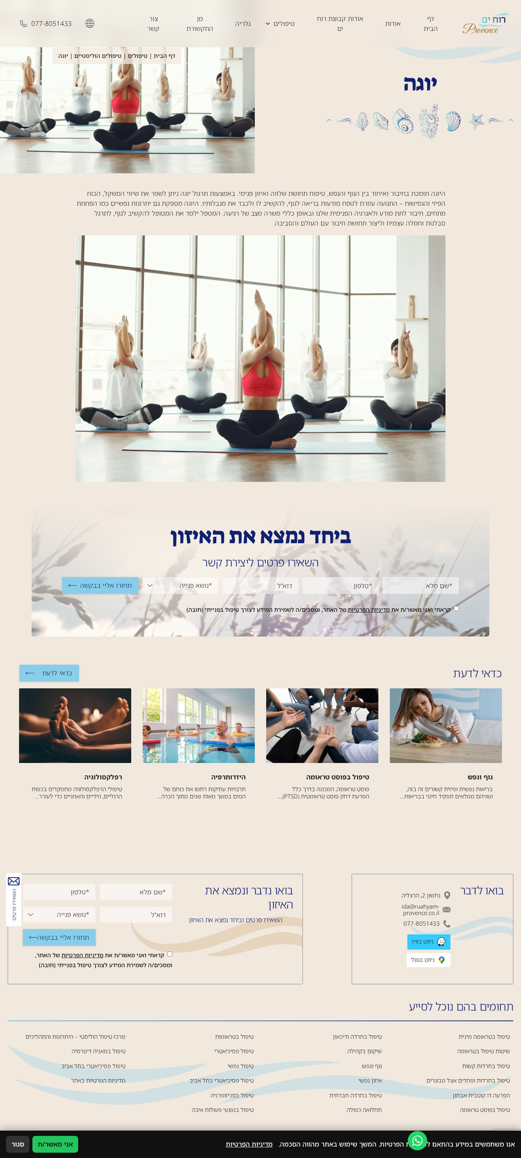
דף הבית (431, 23)
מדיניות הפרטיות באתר (98, 1080)
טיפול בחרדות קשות (486, 1066)
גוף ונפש (372, 1066)
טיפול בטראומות (234, 1036)
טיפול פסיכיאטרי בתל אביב (222, 1080)
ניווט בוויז (423, 941)
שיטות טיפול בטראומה (483, 1051)
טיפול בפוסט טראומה (485, 1110)
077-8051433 (422, 923)
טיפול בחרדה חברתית (356, 1095)
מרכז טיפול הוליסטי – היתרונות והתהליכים (75, 1036)
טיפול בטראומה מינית (484, 1036)
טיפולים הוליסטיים (98, 55)
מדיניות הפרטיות (369, 609)
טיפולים (284, 23)
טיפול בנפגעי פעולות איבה (223, 1110)
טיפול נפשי (241, 1066)
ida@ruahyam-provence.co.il (420, 909)
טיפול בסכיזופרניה (232, 1095)
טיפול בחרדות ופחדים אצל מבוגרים (468, 1080)
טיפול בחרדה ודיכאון (357, 1036)
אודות (393, 23)
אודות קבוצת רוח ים (340, 23)
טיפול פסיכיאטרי (234, 1051)
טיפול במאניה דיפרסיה (98, 1051)
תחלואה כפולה (364, 1110)
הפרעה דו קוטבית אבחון (481, 1095)
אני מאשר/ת (55, 1144)
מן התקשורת (200, 23)
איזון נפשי (370, 1080)
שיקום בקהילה (364, 1051)
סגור (17, 1144)
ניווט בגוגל (423, 959)
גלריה (243, 23)
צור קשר (153, 23)
